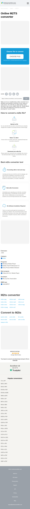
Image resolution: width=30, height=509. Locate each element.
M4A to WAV (4, 404)
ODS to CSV (4, 458)
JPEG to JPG (4, 410)
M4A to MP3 (4, 386)
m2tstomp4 (13, 302)
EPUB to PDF (4, 389)
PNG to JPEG (4, 428)
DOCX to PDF (4, 440)
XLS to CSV (4, 431)
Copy (26, 98)
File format (15, 477)
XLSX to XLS (4, 434)
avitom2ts (12, 317)
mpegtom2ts (4, 322)
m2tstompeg (4, 307)
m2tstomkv (4, 304)
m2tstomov (13, 304)
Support (15, 485)
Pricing (15, 493)
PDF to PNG (4, 446)
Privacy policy (15, 481)
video (4, 258)
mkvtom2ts (4, 319)
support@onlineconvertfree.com (15, 504)
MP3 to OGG (4, 401)
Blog (15, 500)
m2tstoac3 (12, 307)
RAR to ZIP (3, 398)
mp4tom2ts (4, 317)
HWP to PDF (4, 461)
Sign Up (25, 60)
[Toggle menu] (28, 3)
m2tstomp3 (13, 299)
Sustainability (15, 496)
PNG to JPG (4, 425)
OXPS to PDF (4, 452)
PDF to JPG (4, 443)
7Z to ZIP (3, 380)
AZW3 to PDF (4, 422)
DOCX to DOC (4, 437)
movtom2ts (13, 319)
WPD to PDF (4, 455)
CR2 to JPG (4, 413)
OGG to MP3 (4, 419)
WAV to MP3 (4, 383)
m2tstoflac (4, 302)
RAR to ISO (4, 407)
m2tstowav (21, 299)
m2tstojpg (3, 299)
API (15, 489)
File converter (4, 8)
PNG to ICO (4, 449)
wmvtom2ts (21, 319)
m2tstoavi (21, 302)
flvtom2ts (20, 317)
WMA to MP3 (4, 395)
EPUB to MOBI (4, 392)
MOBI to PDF (4, 416)
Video (11, 8)
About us (15, 473)
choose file (15, 56)
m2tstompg (21, 304)
